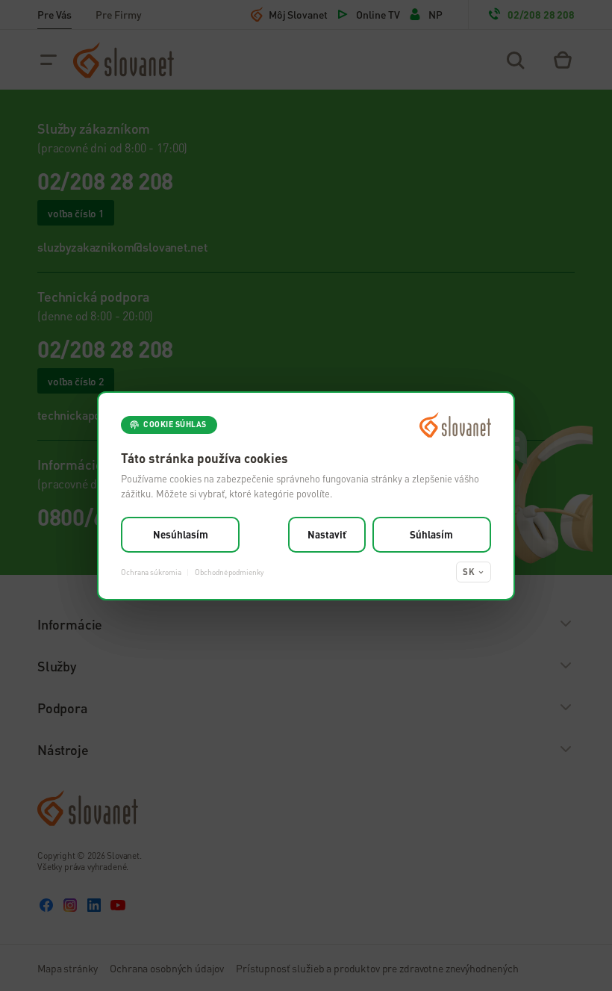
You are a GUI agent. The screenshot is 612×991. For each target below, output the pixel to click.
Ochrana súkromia (151, 571)
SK (469, 571)
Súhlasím (431, 534)
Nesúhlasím (180, 534)
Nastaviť (326, 534)
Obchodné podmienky (229, 571)
